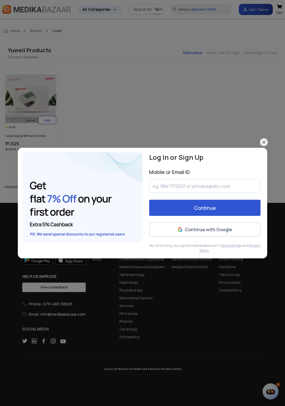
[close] (264, 142)
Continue (205, 208)
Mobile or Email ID (169, 172)
